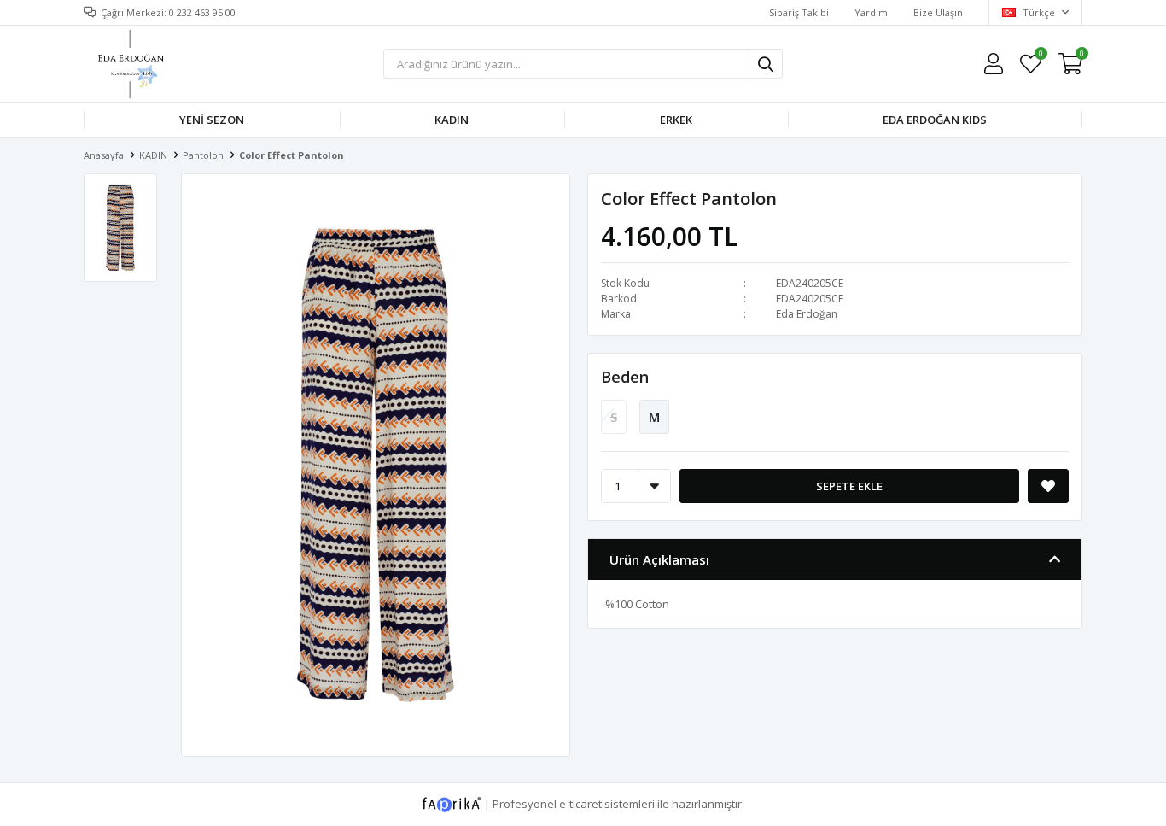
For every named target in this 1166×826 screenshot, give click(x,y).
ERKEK (676, 119)
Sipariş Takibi (799, 12)
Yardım (871, 12)
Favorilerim (1040, 56)
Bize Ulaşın (938, 12)
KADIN (451, 119)
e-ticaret (580, 803)
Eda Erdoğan (806, 314)
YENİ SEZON (211, 119)
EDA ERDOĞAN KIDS (935, 119)
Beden (625, 376)
